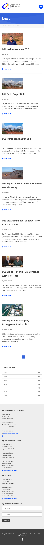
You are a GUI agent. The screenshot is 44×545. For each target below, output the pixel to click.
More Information (10, 436)
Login (7, 520)
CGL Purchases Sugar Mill (16, 139)
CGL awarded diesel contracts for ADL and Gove (21, 222)
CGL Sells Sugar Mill (13, 94)
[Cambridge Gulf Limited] (11, 9)
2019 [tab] (5, 384)
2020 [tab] (5, 380)
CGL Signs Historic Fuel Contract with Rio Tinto (20, 274)
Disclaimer (22, 535)
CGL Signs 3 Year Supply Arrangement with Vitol (15, 322)
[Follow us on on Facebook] (22, 539)
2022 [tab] (5, 372)
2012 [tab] (5, 392)
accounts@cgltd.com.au (10, 433)
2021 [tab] (5, 376)
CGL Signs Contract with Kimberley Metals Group (22, 185)
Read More (7, 69)
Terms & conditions (36, 534)
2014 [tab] (5, 388)
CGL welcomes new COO (15, 49)
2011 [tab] (5, 395)
